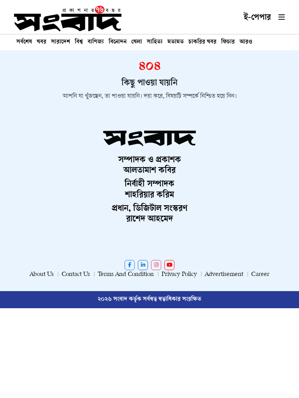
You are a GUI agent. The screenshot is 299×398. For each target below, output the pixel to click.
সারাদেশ (60, 42)
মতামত (175, 42)
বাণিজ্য (96, 42)
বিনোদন (118, 42)
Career (260, 274)
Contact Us (76, 274)
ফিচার (228, 42)
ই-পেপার (257, 18)
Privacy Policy (179, 274)
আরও (245, 42)
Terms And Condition (126, 274)
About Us (42, 274)
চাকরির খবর (202, 42)
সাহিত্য (155, 42)
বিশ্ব (79, 42)
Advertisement (224, 274)
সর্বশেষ (24, 42)
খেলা (136, 42)
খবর (41, 42)
